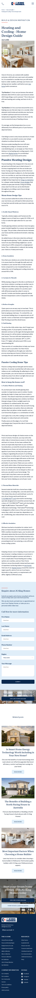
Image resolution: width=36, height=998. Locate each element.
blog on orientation (27, 180)
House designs (25, 182)
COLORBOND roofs (9, 498)
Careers (4, 982)
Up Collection (5, 965)
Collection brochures (26, 956)
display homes (13, 153)
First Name (5, 617)
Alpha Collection (6, 951)
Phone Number (7, 645)
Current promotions (26, 954)
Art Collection (5, 959)
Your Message (7, 663)
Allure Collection (6, 954)
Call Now (6, 611)
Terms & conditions (7, 984)
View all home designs (7, 940)
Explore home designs (18, 698)
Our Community (6, 979)
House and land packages (8, 943)
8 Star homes (24, 940)
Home (3, 9)
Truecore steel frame (26, 948)
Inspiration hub (25, 943)
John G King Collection (7, 962)
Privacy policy (5, 987)
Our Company (5, 973)
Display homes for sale (7, 945)
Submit (18, 681)
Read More (18, 772)
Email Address (7, 635)
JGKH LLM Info (5, 990)
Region (4, 654)
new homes (27, 565)
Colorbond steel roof (26, 951)
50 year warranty (25, 945)
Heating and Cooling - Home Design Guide (11, 11)
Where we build (8, 930)
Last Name (5, 626)
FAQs (22, 959)
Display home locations (7, 948)
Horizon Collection (6, 956)
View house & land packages (18, 905)
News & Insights (10, 9)
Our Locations (5, 976)
